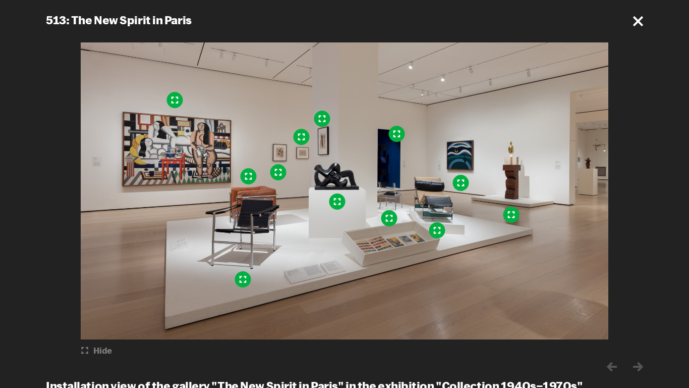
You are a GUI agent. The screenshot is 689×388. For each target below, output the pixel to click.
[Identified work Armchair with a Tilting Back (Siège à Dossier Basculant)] (243, 279)
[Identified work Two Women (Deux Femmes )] (278, 172)
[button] (638, 21)
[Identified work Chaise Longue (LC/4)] (437, 230)
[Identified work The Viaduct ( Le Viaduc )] (302, 137)
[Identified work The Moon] (461, 183)
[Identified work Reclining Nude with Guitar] (337, 201)
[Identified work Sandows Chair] (389, 218)
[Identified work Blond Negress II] (511, 215)
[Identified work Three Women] (175, 100)
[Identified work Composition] (322, 119)
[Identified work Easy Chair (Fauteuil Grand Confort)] (249, 176)
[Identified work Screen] (397, 134)
